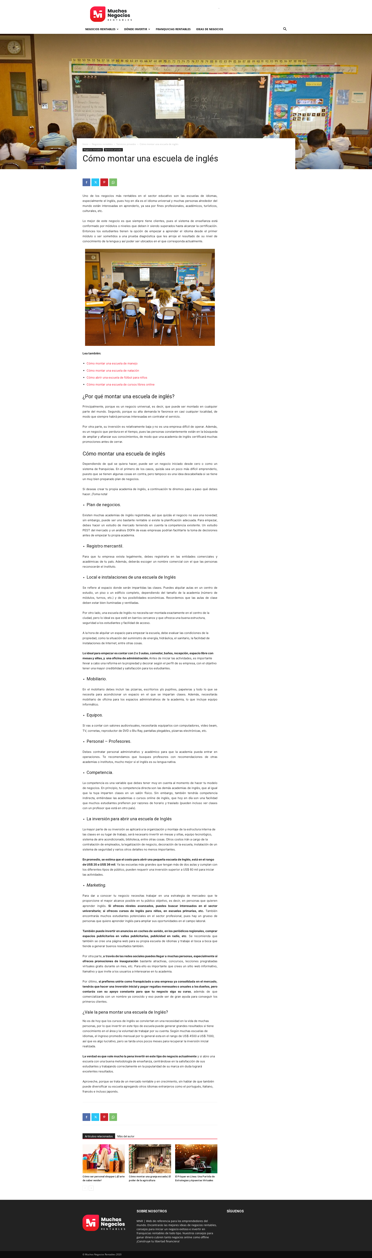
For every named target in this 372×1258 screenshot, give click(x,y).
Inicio (85, 144)
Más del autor (125, 1136)
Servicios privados (126, 144)
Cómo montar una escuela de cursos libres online (121, 384)
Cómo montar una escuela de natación (113, 370)
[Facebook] (86, 182)
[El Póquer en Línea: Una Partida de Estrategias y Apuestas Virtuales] (196, 1158)
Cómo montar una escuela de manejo (112, 363)
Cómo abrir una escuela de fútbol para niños (117, 377)
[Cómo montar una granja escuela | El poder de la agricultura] (150, 1158)
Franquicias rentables (173, 29)
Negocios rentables (100, 29)
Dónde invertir (135, 29)
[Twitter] (95, 182)
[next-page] (91, 1188)
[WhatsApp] (113, 182)
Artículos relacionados (99, 1136)
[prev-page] (85, 1188)
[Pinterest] (104, 182)
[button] (284, 29)
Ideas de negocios (209, 29)
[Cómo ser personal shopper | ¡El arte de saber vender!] (104, 1158)
